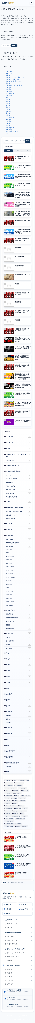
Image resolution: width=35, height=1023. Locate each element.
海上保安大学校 (10, 570)
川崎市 (8, 101)
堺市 (7, 97)
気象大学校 (9, 563)
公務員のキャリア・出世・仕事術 (16, 77)
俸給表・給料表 (18, 486)
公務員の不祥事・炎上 (12, 79)
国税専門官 (9, 559)
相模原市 (8, 119)
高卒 (25, 826)
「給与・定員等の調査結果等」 (21, 780)
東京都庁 (8, 111)
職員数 (25, 816)
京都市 (8, 75)
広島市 (8, 103)
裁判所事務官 (10, 127)
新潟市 (8, 105)
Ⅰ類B (8, 780)
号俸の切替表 (18, 493)
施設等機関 (9, 808)
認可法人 (18, 723)
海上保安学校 (9, 573)
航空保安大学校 (10, 591)
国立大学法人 (10, 93)
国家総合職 (18, 605)
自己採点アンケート (18, 515)
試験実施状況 (21, 818)
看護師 (18, 625)
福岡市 (8, 125)
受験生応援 (25, 790)
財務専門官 (9, 598)
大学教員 (22, 798)
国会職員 (8, 89)
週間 (17, 150)
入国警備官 (9, 549)
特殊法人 (18, 715)
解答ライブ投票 (18, 519)
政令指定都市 (18, 641)
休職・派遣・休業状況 (11, 788)
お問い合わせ (26, 1015)
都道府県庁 (18, 648)
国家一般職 (18, 539)
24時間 (8, 150)
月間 (27, 150)
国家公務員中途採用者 (18, 543)
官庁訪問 (18, 766)
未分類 (8, 107)
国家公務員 (9, 91)
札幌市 (8, 109)
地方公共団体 (26, 795)
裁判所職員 (9, 129)
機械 (25, 808)
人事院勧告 (18, 482)
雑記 (7, 133)
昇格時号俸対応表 (18, 497)
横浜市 (8, 113)
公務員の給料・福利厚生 (13, 81)
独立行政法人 (10, 117)
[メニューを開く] (31, 3)
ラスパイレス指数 (18, 478)
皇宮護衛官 (9, 584)
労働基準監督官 (10, 556)
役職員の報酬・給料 (11, 805)
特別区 (18, 644)
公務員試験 (23, 788)
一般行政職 (19, 782)
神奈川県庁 (9, 121)
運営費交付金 (18, 628)
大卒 (14, 798)
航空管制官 (9, 594)
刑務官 (8, 552)
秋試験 (8, 816)
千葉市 (8, 83)
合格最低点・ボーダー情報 (14, 85)
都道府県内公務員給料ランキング (13, 823)
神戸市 (8, 123)
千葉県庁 (16, 790)
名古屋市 (8, 87)
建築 (15, 803)
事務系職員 (18, 614)
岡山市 (8, 99)
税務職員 (8, 587)
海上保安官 (9, 580)
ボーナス (18, 475)
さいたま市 (9, 71)
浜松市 (8, 115)
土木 (17, 795)
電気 (18, 826)
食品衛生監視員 (10, 601)
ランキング (9, 73)
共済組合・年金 (18, 489)
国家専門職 (18, 546)
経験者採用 (16, 816)
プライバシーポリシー (12, 1015)
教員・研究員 (18, 621)
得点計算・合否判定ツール (18, 511)
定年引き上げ (18, 460)
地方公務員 (9, 95)
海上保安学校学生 (10, 577)
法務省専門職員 (10, 566)
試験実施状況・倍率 (12, 131)
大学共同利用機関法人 (18, 617)
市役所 (18, 637)
